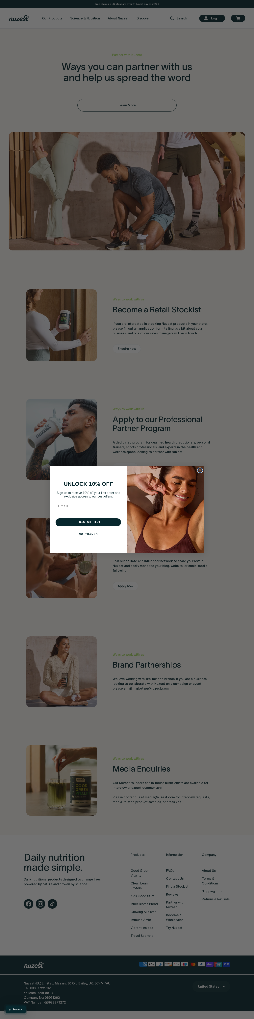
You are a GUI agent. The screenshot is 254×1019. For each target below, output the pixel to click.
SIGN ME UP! (88, 522)
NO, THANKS (88, 534)
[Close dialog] (200, 470)
